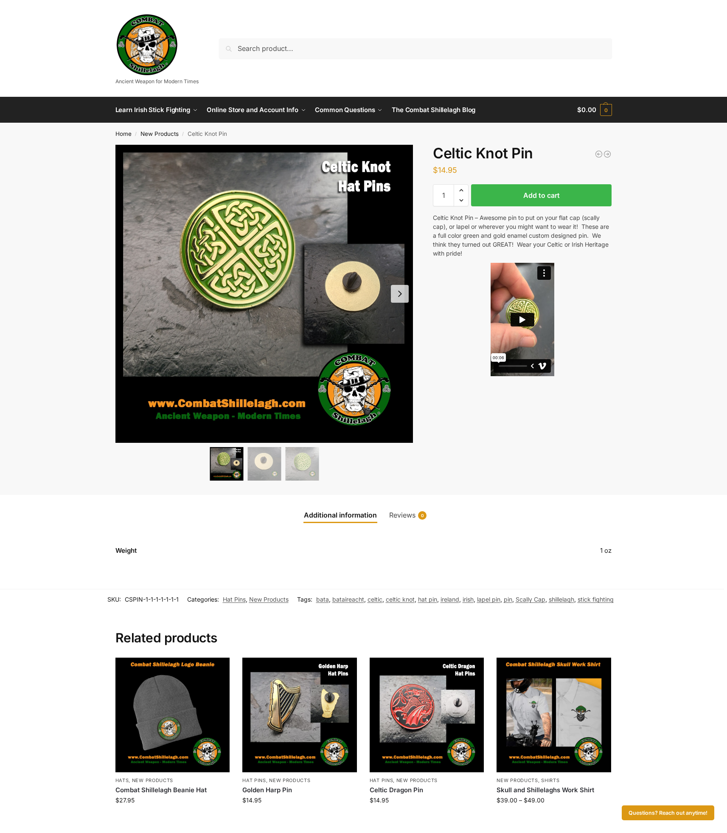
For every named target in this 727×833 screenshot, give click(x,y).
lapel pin (488, 599)
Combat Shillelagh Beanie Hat (161, 790)
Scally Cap (530, 599)
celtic (375, 599)
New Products (159, 133)
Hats (122, 780)
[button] (594, 110)
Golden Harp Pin (267, 790)
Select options (554, 818)
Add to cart (541, 195)
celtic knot (400, 599)
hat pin (427, 599)
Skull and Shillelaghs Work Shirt (545, 790)
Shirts (550, 780)
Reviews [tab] (406, 515)
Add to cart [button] (172, 818)
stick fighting (596, 599)
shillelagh (561, 599)
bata (322, 599)
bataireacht (348, 599)
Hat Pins (234, 599)
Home (123, 133)
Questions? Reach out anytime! (668, 813)
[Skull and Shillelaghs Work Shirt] (554, 715)
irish (468, 599)
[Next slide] (400, 294)
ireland (450, 599)
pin (508, 599)
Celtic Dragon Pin (396, 790)
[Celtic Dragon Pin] (427, 715)
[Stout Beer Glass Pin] (607, 154)
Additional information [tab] (340, 515)
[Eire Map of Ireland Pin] (599, 154)
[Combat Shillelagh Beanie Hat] (172, 715)
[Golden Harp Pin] (299, 715)
